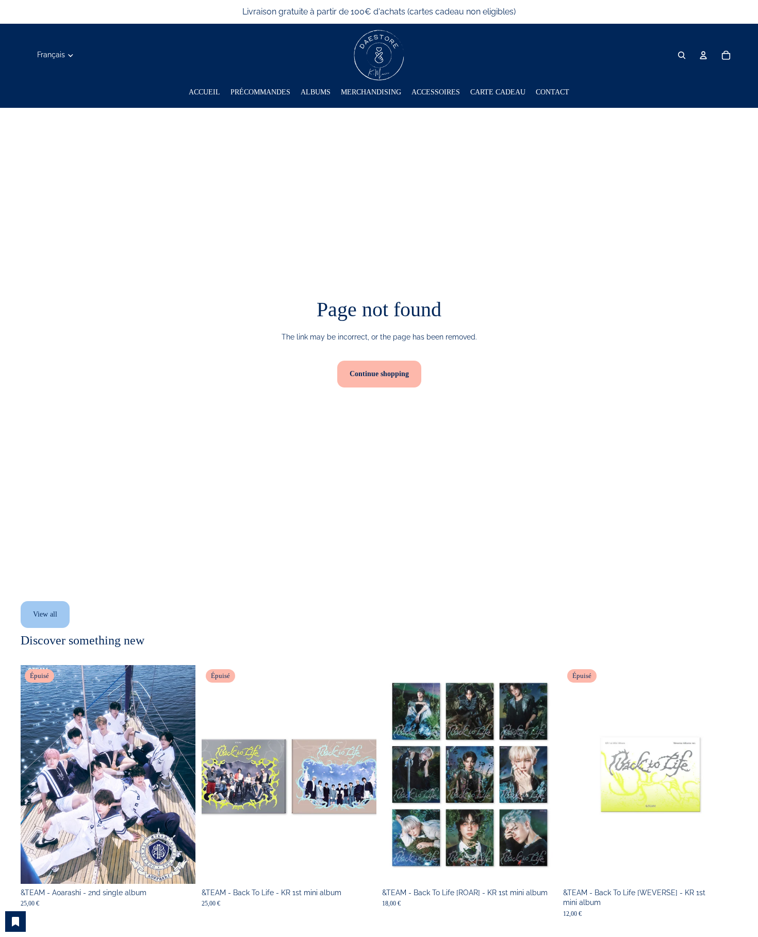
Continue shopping (379, 374)
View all (45, 614)
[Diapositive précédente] (36, 774)
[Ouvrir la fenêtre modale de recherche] (681, 55)
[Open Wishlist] (15, 921)
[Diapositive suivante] (179, 774)
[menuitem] (204, 92)
